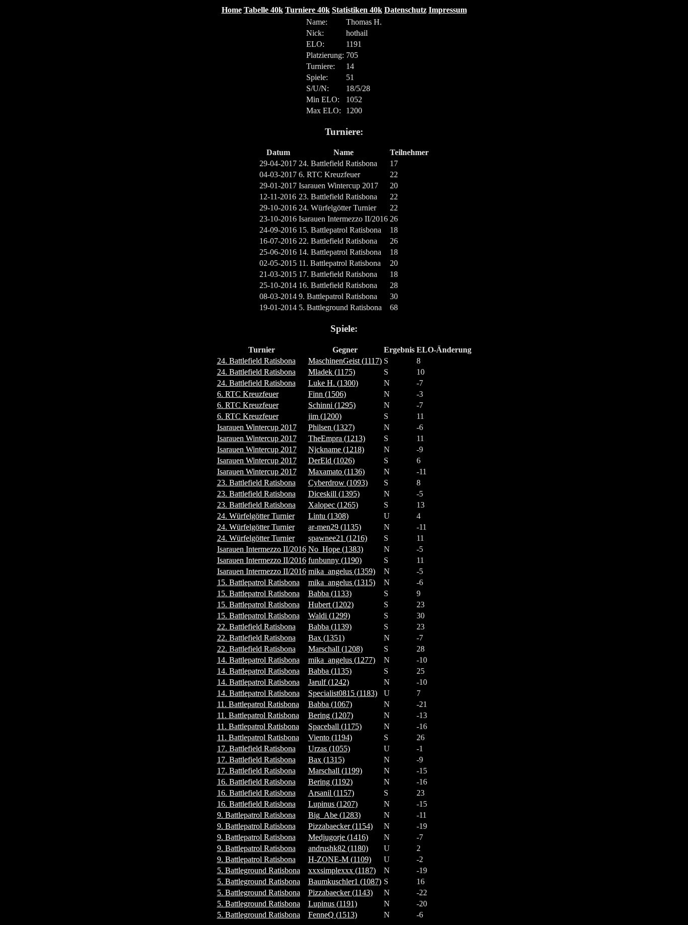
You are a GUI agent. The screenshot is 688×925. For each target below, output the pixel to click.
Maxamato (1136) (336, 471)
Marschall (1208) (335, 649)
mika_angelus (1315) (341, 582)
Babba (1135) (330, 671)
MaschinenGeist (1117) (345, 361)
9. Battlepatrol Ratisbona (256, 815)
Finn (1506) (327, 394)
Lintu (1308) (328, 516)
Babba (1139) (330, 626)
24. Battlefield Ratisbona (256, 361)
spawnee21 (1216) (337, 538)
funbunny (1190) (335, 560)
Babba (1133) (330, 593)
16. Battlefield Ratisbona (256, 781)
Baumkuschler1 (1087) (344, 881)
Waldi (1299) (329, 615)
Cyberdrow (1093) (338, 482)
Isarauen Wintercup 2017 (257, 427)
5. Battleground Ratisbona (258, 870)
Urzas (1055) (329, 748)
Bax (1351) (326, 637)
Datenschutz (405, 10)
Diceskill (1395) (334, 493)
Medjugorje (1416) (338, 837)
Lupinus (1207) (333, 804)
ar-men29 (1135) (334, 527)
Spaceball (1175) (335, 726)
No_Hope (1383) (335, 549)
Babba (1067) (330, 704)
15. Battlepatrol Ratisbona (258, 582)
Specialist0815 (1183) (342, 693)
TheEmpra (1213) (336, 438)
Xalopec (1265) (333, 505)
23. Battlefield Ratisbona (256, 482)
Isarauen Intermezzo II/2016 (261, 549)
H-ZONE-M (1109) (339, 859)
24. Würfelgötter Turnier (256, 516)
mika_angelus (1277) (341, 660)
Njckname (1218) (336, 449)
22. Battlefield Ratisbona (256, 626)
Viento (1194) (330, 737)
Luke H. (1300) (333, 383)
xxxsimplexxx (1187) (342, 870)
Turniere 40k (307, 10)
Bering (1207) (330, 715)
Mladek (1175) (331, 372)
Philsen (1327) (331, 427)
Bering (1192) (330, 781)
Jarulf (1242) (328, 682)
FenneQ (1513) (332, 914)
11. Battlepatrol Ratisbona (258, 704)
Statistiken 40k (357, 10)
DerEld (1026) (331, 460)
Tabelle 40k (263, 10)
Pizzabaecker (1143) (340, 892)
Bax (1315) (326, 759)
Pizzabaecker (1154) (340, 826)
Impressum (448, 10)
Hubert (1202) (331, 604)
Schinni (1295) (332, 405)
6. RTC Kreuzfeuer (248, 394)
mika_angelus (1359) (341, 571)
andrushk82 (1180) (338, 848)
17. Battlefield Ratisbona (256, 748)
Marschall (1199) (335, 770)
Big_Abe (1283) (334, 815)
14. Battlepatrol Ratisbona (258, 660)
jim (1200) (324, 416)
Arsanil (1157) (331, 793)
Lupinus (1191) (332, 903)
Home (232, 10)
